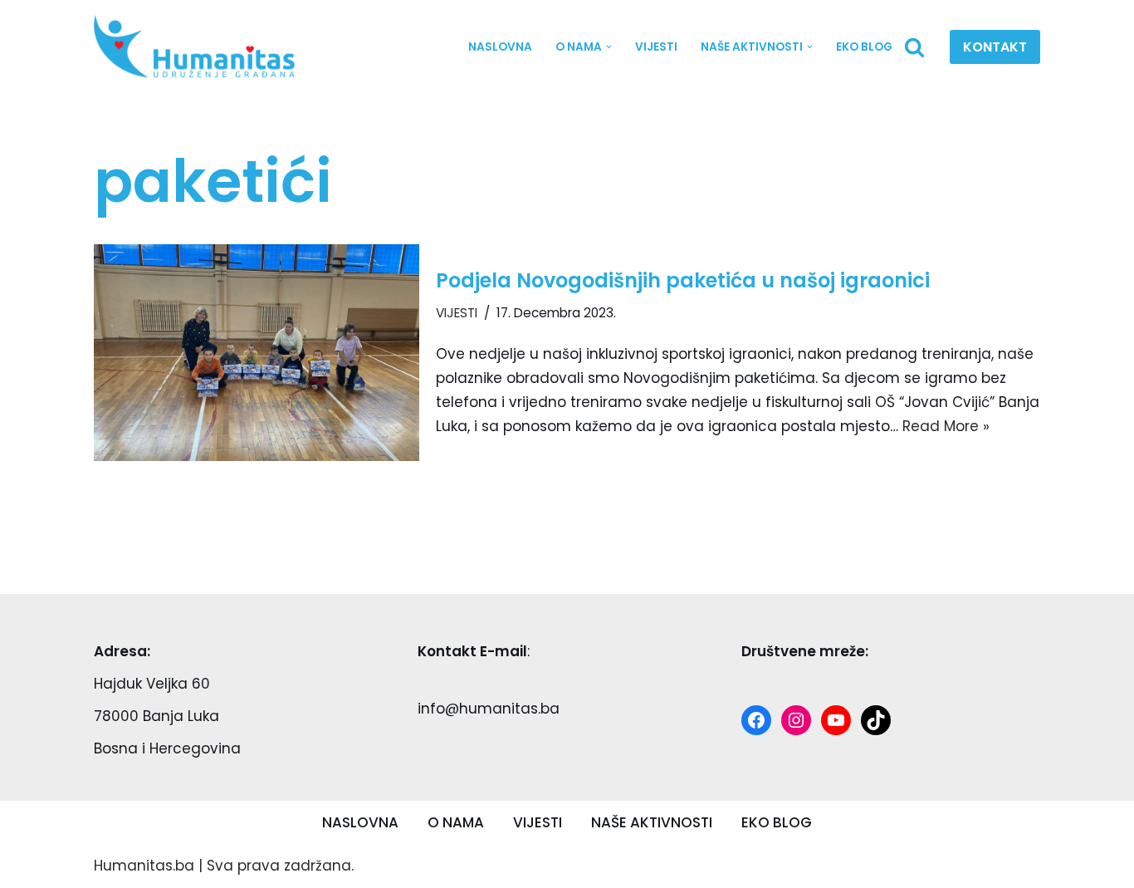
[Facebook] (756, 720)
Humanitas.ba (144, 866)
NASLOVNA (500, 47)
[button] (609, 47)
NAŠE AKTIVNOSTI (651, 822)
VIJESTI (656, 47)
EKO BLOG (864, 47)
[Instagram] (796, 720)
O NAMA (456, 822)
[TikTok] (876, 720)
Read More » (946, 426)
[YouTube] (836, 720)
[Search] (914, 47)
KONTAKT (995, 46)
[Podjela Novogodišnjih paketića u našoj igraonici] (256, 352)
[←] (200, 47)
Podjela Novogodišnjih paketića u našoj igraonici (683, 280)
